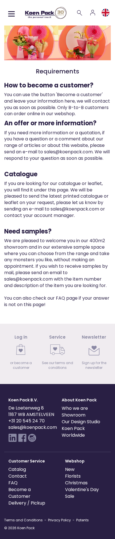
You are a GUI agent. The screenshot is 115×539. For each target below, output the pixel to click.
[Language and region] (105, 12)
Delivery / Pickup (26, 503)
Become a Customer (19, 492)
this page (58, 190)
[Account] (92, 12)
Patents (82, 520)
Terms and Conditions (23, 520)
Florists (73, 476)
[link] (21, 354)
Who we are (75, 408)
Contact (17, 476)
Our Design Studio (81, 421)
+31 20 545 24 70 (26, 421)
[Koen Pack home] (45, 12)
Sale (69, 496)
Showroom (73, 415)
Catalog (17, 469)
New (70, 469)
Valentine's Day (82, 489)
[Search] (79, 12)
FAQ (60, 298)
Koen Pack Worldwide (73, 431)
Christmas (76, 483)
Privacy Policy (59, 520)
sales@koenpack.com (68, 152)
